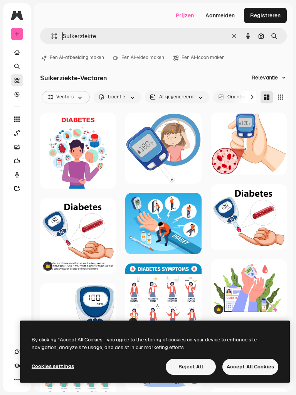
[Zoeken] (17, 66)
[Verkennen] (17, 94)
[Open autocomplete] (51, 36)
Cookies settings (53, 366)
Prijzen (185, 15)
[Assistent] (17, 188)
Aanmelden (220, 15)
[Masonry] (267, 97)
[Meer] (17, 379)
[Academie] (17, 366)
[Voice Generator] (17, 175)
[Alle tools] (17, 119)
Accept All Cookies (250, 366)
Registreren (265, 15)
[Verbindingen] (17, 352)
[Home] (17, 52)
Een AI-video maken (142, 57)
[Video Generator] (17, 161)
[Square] (280, 97)
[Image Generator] (17, 147)
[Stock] (17, 80)
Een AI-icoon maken (203, 57)
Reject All (190, 366)
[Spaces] (17, 133)
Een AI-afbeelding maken (77, 57)
